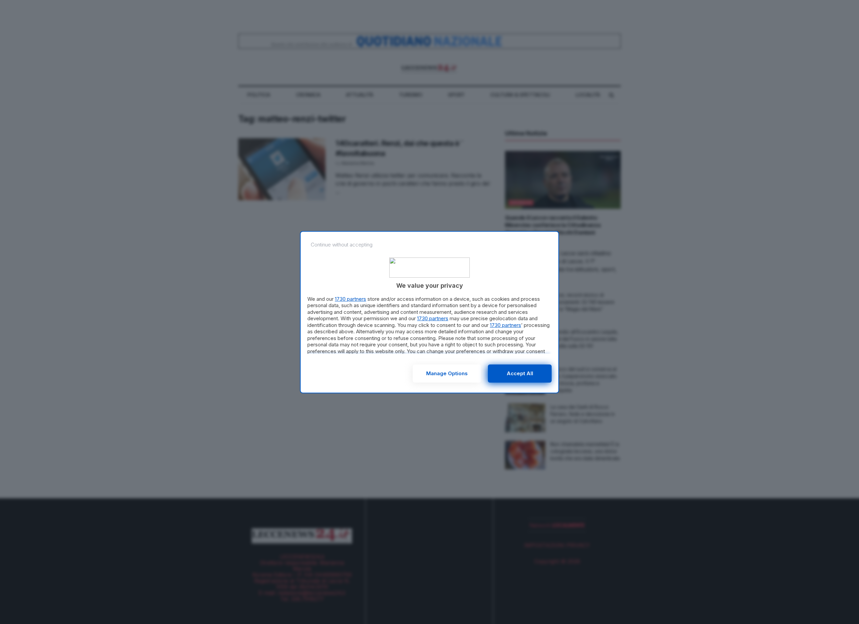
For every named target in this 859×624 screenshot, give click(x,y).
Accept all (520, 373)
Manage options (447, 373)
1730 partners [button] (350, 299)
